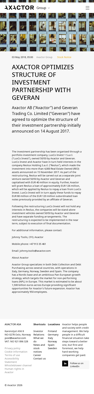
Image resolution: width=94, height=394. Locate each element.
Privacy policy (12, 348)
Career (37, 355)
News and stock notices (39, 348)
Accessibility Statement (12, 360)
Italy (50, 338)
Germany (53, 334)
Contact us (39, 358)
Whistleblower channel (18, 365)
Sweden (52, 348)
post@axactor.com (15, 338)
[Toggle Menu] (87, 8)
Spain (51, 344)
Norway (52, 341)
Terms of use (12, 355)
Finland (52, 331)
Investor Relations (38, 332)
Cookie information (16, 351)
